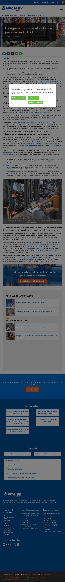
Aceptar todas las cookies (35, 102)
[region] (32, 95)
